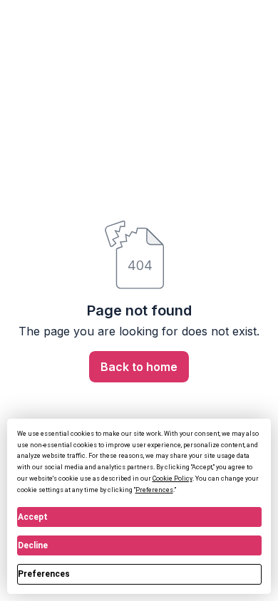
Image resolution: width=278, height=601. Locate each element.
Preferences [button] (154, 489)
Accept (33, 517)
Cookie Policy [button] (172, 478)
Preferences (44, 574)
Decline (33, 545)
